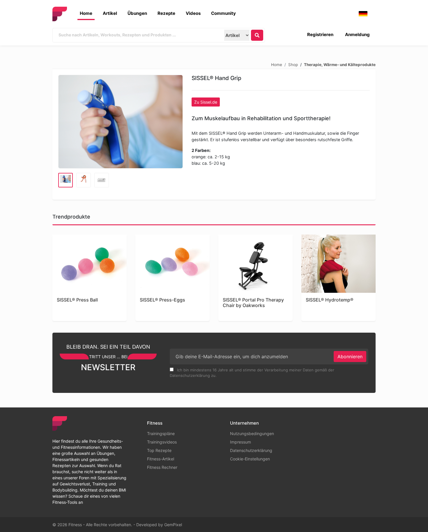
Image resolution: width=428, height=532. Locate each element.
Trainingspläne (161, 433)
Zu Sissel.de (205, 102)
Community (223, 13)
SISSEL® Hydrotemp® (329, 300)
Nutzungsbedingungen (252, 433)
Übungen (137, 13)
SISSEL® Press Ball (77, 300)
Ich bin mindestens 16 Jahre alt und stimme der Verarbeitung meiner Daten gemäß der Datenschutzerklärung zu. (252, 373)
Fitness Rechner (162, 467)
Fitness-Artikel (160, 458)
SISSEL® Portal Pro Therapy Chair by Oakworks (253, 302)
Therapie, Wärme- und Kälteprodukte (340, 64)
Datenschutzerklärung (251, 450)
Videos (193, 13)
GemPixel (173, 524)
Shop (293, 64)
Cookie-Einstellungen (250, 458)
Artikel (110, 13)
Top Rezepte (159, 450)
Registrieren (320, 34)
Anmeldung (357, 34)
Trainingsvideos (162, 441)
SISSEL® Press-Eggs (162, 300)
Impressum (240, 441)
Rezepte (166, 13)
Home (86, 13)
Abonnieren (349, 356)
